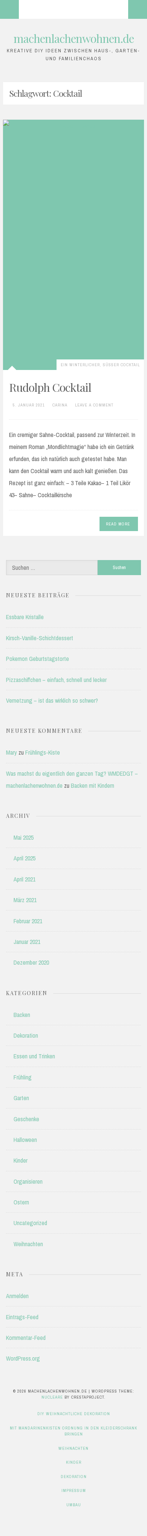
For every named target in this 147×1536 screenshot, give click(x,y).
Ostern (21, 1202)
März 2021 (25, 900)
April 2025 (24, 858)
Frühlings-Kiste (42, 752)
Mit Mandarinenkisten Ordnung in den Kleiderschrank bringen (73, 1431)
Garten (21, 1098)
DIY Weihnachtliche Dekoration (73, 1413)
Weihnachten (28, 1244)
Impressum (73, 1490)
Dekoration (26, 1035)
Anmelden (17, 1296)
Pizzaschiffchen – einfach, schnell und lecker (56, 680)
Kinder (21, 1160)
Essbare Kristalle (25, 617)
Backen (22, 1015)
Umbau (73, 1504)
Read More (118, 524)
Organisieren (28, 1181)
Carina (59, 405)
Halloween (25, 1140)
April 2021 (24, 879)
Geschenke (26, 1119)
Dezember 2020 (31, 962)
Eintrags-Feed (22, 1317)
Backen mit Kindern (92, 785)
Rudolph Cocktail (50, 387)
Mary (11, 752)
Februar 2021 (28, 921)
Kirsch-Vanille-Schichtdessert (39, 638)
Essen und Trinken (34, 1056)
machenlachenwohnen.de (74, 38)
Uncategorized (30, 1223)
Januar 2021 (27, 942)
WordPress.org (23, 1358)
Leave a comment (94, 405)
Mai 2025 (24, 837)
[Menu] (9, 9)
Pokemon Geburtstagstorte (37, 659)
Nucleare (52, 1397)
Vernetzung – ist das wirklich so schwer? (52, 700)
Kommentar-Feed (26, 1338)
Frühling (23, 1077)
